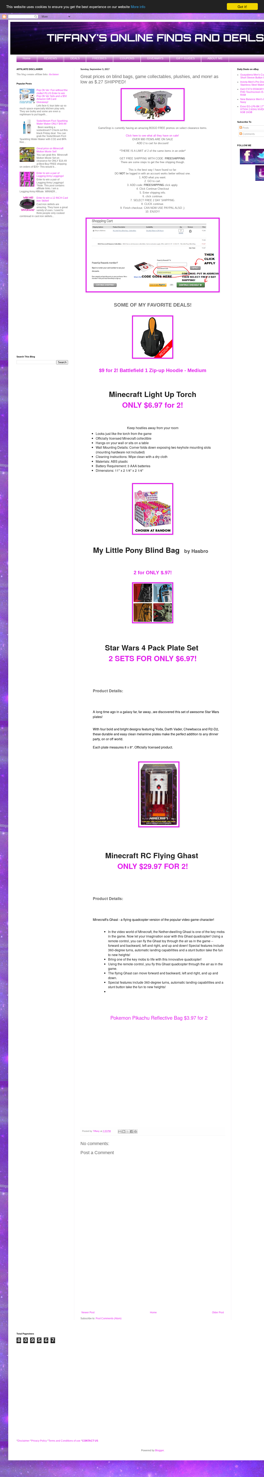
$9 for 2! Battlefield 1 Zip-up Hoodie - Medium (152, 370)
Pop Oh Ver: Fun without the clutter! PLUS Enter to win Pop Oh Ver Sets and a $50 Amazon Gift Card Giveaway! (52, 96)
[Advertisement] (152, 1277)
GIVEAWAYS (155, 58)
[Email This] (120, 1131)
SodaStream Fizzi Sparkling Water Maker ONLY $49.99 (52, 122)
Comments (248, 134)
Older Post (218, 1312)
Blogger (159, 1450)
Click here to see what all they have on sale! (152, 135)
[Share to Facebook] (132, 1131)
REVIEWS (50, 58)
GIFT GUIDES (185, 58)
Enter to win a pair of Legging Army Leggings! (50, 174)
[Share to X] (128, 1131)
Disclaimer (23, 1440)
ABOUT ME (215, 58)
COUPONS (127, 58)
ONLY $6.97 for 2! (152, 404)
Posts (245, 127)
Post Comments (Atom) (108, 1318)
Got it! (242, 6)
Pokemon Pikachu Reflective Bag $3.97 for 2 (158, 1017)
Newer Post (87, 1312)
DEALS (75, 58)
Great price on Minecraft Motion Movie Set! (50, 150)
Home (27, 58)
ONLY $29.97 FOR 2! (152, 866)
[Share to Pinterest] (135, 1131)
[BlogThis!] (124, 1131)
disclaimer (54, 74)
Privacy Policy (39, 1440)
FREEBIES (99, 58)
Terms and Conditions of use (64, 1440)
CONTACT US (90, 1440)
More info (138, 6)
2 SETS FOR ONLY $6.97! (153, 658)
